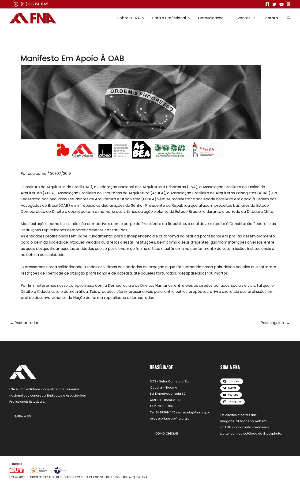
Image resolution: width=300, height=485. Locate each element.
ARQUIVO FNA (138, 477)
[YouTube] (281, 4)
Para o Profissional (169, 18)
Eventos (243, 18)
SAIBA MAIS (22, 416)
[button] (142, 18)
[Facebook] (267, 4)
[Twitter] (274, 4)
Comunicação (211, 18)
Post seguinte (275, 323)
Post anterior (24, 323)
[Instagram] (288, 4)
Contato (270, 18)
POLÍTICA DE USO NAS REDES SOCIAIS (101, 477)
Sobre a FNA (128, 18)
